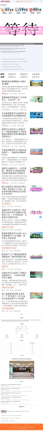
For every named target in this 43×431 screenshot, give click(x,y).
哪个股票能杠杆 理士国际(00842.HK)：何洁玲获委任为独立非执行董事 (12, 45)
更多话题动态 (22, 355)
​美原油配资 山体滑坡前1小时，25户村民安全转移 (8, 420)
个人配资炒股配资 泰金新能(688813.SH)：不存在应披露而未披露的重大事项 (13, 51)
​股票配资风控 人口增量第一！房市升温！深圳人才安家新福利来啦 (10, 418)
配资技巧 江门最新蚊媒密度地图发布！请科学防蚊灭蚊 (14, 255)
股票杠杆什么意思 (7, 227)
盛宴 (3, 93)
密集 (3, 183)
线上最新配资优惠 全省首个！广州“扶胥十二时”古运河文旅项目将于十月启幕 (13, 296)
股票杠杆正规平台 (26, 424)
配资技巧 (5, 266)
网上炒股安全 (6, 204)
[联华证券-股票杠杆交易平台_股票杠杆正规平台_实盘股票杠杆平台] (5, 1)
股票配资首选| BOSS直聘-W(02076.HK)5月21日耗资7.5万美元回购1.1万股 (12, 48)
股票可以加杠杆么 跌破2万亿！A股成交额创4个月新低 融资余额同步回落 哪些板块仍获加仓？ (14, 133)
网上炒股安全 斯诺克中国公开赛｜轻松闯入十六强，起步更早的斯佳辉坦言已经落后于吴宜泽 (14, 190)
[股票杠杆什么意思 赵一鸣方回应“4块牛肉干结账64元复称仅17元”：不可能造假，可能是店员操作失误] (21, 30)
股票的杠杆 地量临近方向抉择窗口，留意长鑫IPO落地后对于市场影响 (13, 69)
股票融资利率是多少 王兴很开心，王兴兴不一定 (14, 98)
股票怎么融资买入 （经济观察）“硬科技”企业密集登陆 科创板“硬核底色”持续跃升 (14, 170)
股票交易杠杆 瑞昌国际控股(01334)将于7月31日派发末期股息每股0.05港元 (14, 59)
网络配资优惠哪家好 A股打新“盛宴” (14, 82)
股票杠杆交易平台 (16, 424)
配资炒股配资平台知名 (9, 248)
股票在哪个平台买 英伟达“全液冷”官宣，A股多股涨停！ (11, 64)
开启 (3, 125)
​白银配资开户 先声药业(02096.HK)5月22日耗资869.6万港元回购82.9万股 (11, 415)
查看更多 (21, 314)
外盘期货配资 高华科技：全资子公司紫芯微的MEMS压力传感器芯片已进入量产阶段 (18, 411)
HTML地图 (33, 427)
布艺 (3, 164)
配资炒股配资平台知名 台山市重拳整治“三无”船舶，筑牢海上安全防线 (14, 235)
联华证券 (5, 424)
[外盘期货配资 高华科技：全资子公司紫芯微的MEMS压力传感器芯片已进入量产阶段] (4, 411)
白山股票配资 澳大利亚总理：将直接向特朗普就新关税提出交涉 (12, 66)
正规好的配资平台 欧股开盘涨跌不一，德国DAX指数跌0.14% (14, 152)
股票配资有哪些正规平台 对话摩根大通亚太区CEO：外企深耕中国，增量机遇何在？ (15, 61)
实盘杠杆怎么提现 (7, 287)
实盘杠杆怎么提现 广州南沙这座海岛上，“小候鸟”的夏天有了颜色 (14, 275)
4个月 (4, 146)
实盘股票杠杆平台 (37, 424)
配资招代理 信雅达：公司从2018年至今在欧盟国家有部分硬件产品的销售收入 (11, 384)
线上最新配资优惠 (7, 308)
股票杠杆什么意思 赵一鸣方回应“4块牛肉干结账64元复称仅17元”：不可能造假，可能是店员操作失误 (17, 43)
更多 (41, 4)
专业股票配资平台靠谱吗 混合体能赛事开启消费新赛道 (14, 114)
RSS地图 (30, 427)
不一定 (4, 109)
